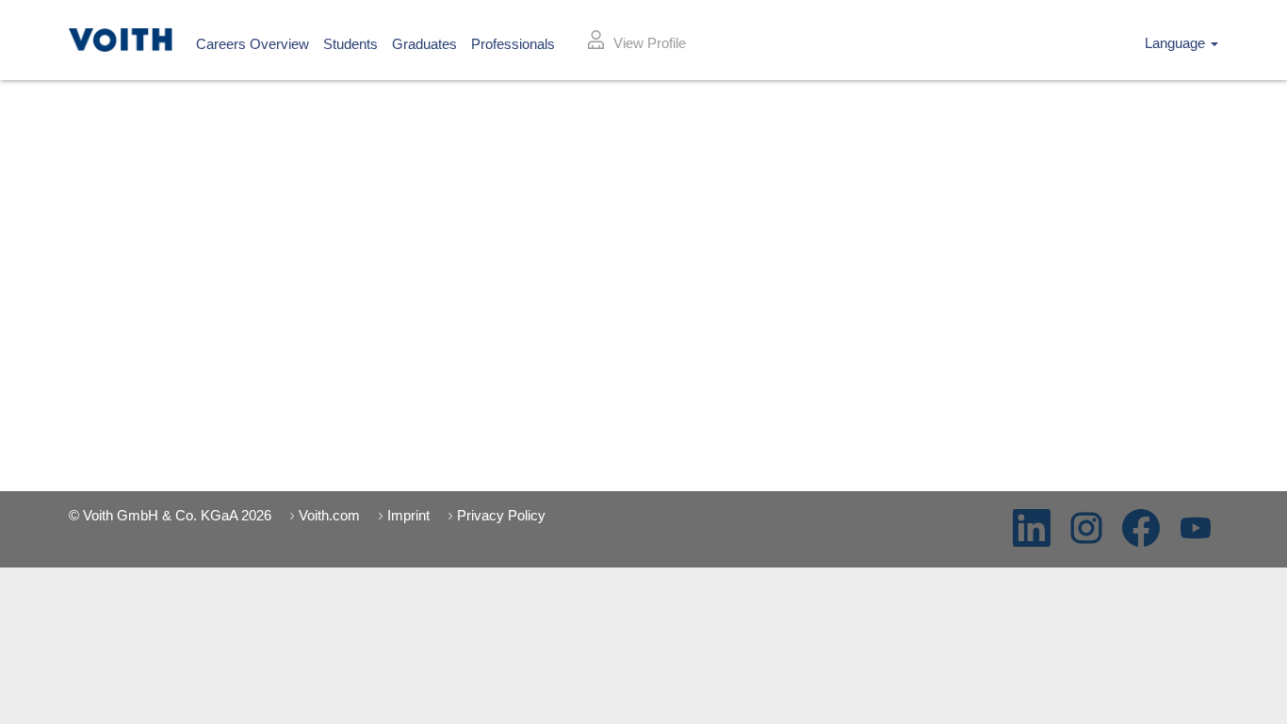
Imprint (408, 515)
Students (350, 44)
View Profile (649, 43)
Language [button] (1177, 43)
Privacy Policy (501, 515)
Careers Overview (252, 44)
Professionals (513, 44)
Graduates (424, 44)
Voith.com (329, 515)
